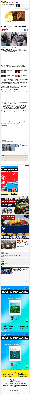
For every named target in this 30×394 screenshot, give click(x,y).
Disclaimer (15, 383)
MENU (2, 7)
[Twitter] (12, 390)
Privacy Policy (19, 383)
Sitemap (24, 383)
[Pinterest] (13, 390)
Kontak (12, 383)
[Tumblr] (17, 390)
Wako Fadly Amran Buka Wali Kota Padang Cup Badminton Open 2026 (12, 255)
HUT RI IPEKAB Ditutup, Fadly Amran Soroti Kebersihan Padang (11, 263)
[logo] (15, 380)
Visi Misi (22, 383)
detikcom (5, 125)
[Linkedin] (16, 390)
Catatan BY (6, 383)
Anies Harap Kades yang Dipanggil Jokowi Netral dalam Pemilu (22, 153)
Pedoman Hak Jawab (19, 385)
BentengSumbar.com (15, 393)
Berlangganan (5, 385)
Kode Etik (8, 385)
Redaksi (10, 383)
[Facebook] (10, 390)
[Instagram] (15, 390)
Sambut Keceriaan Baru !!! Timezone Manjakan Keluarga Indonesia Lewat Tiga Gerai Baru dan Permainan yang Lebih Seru (19, 269)
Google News (23, 138)
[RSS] (19, 390)
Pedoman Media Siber (13, 385)
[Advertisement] (14, 58)
